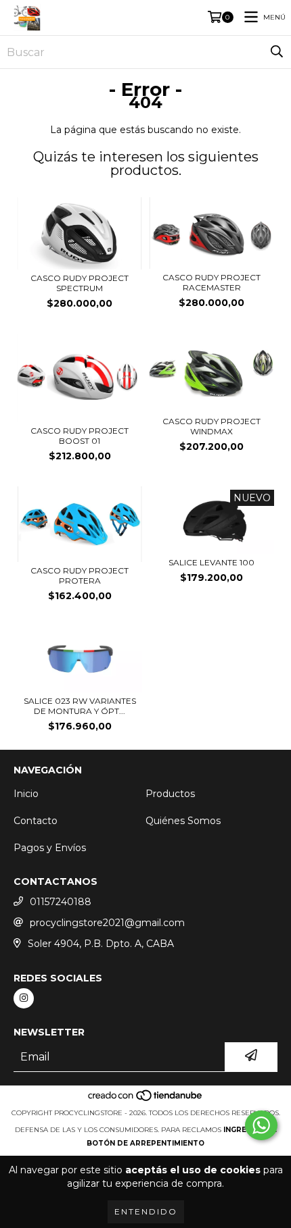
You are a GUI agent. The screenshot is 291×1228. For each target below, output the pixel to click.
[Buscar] (277, 52)
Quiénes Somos (183, 821)
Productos (170, 794)
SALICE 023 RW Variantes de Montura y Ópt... (80, 706)
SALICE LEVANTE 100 (211, 562)
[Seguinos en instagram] (24, 998)
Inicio (26, 794)
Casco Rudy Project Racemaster (211, 282)
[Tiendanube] (146, 1099)
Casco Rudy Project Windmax (211, 426)
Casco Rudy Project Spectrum (79, 283)
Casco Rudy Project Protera (79, 575)
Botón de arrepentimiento (145, 1143)
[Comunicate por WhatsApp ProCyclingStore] (261, 1125)
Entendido (145, 1211)
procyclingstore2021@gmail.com (107, 923)
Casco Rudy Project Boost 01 (79, 436)
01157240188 (60, 902)
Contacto (36, 821)
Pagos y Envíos (50, 848)
